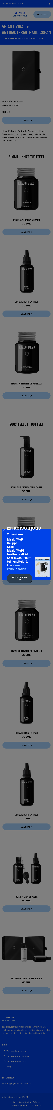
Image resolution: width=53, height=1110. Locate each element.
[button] (19, 578)
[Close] (3, 530)
